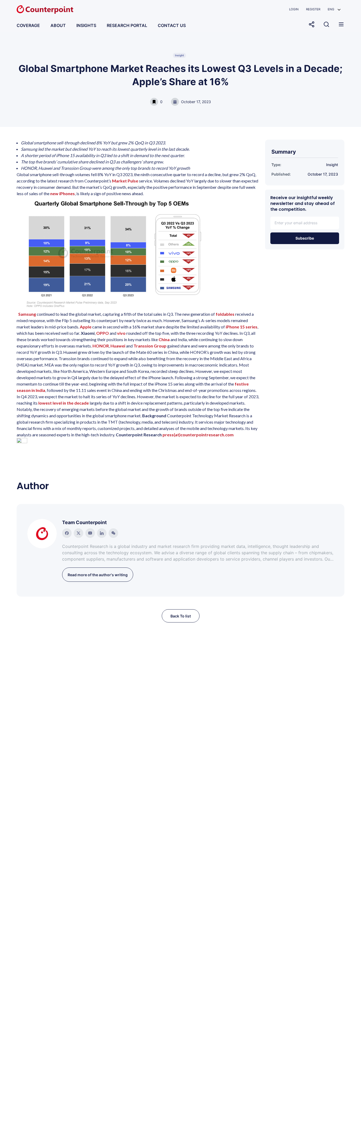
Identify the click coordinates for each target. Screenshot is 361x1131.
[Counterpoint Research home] (45, 9)
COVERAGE (28, 25)
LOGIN (294, 9)
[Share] (311, 24)
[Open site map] (341, 24)
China (164, 339)
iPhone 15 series (241, 326)
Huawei (117, 345)
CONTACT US (172, 25)
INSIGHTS (86, 25)
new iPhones (62, 193)
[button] (334, 9)
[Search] (326, 24)
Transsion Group (149, 345)
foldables (225, 314)
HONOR (100, 345)
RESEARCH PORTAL (127, 25)
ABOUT (58, 25)
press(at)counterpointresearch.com (198, 434)
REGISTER (313, 9)
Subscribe (304, 238)
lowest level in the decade (63, 402)
